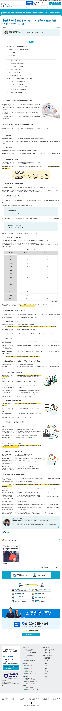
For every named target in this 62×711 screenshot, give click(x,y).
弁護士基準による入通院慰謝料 (17, 66)
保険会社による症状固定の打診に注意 (18, 87)
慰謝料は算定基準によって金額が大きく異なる (19, 49)
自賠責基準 (12, 52)
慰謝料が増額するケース (15, 72)
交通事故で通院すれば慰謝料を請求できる (18, 46)
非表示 (53, 42)
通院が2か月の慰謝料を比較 (15, 61)
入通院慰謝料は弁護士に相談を (15, 92)
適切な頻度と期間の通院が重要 (17, 84)
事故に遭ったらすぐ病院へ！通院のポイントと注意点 (20, 78)
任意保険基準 (13, 55)
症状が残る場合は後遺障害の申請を (18, 89)
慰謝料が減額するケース (15, 75)
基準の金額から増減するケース (15, 69)
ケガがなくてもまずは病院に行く (17, 81)
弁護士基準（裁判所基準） (16, 58)
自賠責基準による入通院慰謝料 (17, 63)
